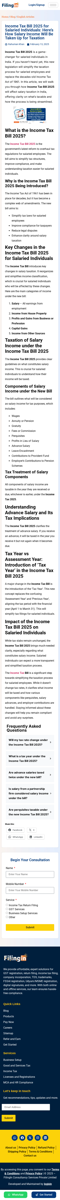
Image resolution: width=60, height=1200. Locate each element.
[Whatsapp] (15, 1138)
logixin (48, 1184)
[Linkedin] (45, 1138)
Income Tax (17, 672)
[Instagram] (38, 1138)
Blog (12, 16)
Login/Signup (37, 4)
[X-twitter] (30, 1138)
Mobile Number (15, 884)
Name (10, 868)
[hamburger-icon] (53, 5)
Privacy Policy (34, 1173)
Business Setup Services (23, 913)
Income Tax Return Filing (23, 905)
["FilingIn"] (13, 5)
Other (12, 917)
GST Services (16, 909)
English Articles (25, 16)
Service (10, 900)
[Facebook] (22, 1138)
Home (5, 16)
